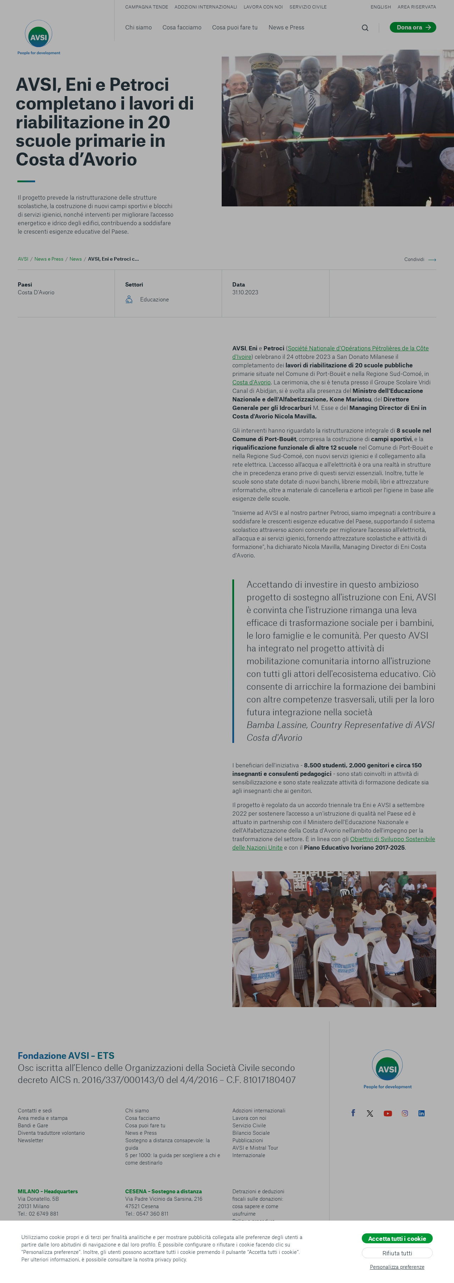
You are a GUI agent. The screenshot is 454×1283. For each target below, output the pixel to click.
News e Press (286, 26)
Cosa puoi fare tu (235, 26)
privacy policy (170, 1259)
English (381, 7)
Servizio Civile (308, 7)
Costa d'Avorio (251, 381)
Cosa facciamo (181, 26)
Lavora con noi (263, 7)
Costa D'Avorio (36, 292)
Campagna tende (146, 7)
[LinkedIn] (422, 1114)
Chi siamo (138, 26)
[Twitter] (370, 1114)
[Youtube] (388, 1114)
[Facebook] (353, 1113)
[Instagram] (405, 1114)
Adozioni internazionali (206, 7)
